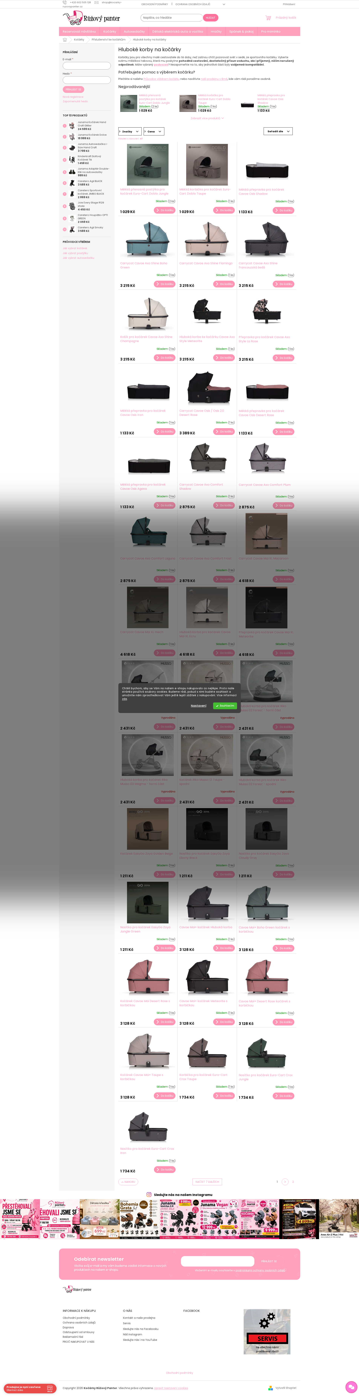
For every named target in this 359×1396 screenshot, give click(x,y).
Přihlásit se (73, 89)
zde (124, 699)
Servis (127, 1323)
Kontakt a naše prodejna (139, 1318)
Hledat (210, 18)
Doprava (68, 1327)
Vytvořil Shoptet (286, 1388)
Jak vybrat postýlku (75, 253)
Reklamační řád (73, 1337)
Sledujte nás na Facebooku (140, 1329)
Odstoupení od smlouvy (78, 1332)
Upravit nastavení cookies (171, 1388)
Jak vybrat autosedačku (78, 258)
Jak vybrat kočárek (75, 248)
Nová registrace (73, 97)
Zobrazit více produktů (205, 118)
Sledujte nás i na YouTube (140, 1340)
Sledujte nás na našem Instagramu (183, 1195)
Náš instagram (132, 1334)
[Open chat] (351, 1387)
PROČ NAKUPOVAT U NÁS (78, 1342)
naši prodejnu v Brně (214, 79)
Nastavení (198, 706)
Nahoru (130, 1182)
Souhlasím (227, 706)
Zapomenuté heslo (75, 101)
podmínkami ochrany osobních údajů (260, 1270)
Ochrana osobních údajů (192, 4)
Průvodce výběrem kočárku (162, 79)
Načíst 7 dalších (207, 1182)
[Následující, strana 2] (285, 1181)
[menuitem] (79, 31)
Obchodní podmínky (154, 4)
